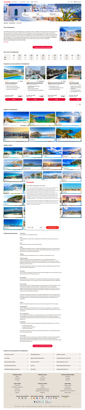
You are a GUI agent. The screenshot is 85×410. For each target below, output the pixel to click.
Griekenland (17, 378)
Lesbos (9, 37)
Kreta (54, 35)
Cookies (42, 387)
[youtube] (25, 398)
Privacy (42, 385)
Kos (19, 37)
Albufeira (68, 380)
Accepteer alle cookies (52, 227)
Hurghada (68, 378)
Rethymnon (67, 376)
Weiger (41, 227)
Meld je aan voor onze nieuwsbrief (67, 390)
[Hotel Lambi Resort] (14, 84)
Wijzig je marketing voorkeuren (42, 390)
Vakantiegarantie (68, 388)
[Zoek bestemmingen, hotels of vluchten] (69, 2)
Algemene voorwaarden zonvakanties (34, 406)
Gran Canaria (42, 378)
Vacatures (17, 388)
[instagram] (22, 398)
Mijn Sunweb (67, 387)
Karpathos (48, 37)
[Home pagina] (7, 2)
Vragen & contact (68, 385)
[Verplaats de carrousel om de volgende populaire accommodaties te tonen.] (80, 104)
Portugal (17, 380)
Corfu (27, 37)
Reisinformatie (68, 392)
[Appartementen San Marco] (57, 84)
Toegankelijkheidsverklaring (42, 388)
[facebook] (19, 398)
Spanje (17, 376)
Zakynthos (54, 37)
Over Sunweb (17, 385)
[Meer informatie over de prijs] (22, 96)
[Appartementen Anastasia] (35, 84)
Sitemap (17, 392)
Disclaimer (42, 392)
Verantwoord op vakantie (17, 387)
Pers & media (17, 390)
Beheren (29, 227)
